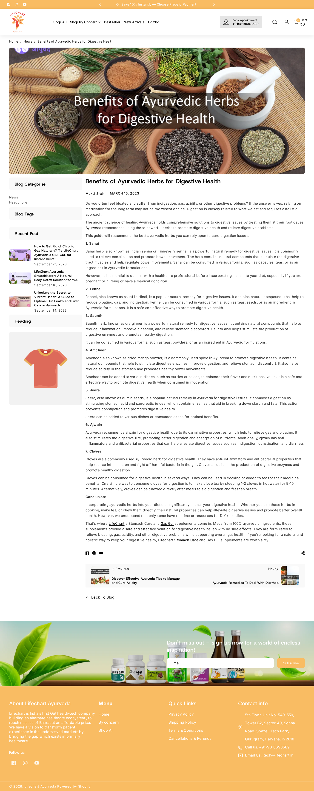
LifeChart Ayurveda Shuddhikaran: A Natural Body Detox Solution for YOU (56, 275)
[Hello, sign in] (287, 22)
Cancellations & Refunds (189, 738)
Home (13, 41)
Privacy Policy (181, 714)
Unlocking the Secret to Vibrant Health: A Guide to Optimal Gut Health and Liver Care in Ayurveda (56, 298)
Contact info (253, 703)
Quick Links (182, 703)
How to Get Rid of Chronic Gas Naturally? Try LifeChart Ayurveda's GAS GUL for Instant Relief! (56, 252)
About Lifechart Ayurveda (40, 703)
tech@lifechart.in (279, 755)
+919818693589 (245, 24)
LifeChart (117, 523)
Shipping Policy (182, 722)
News (27, 41)
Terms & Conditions (185, 730)
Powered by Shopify (74, 786)
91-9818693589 (276, 747)
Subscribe (291, 663)
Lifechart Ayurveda (40, 786)
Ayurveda (93, 228)
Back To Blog (103, 597)
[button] (274, 22)
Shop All (106, 730)
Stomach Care (186, 540)
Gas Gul (167, 523)
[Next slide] (214, 4)
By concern (109, 722)
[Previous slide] (100, 4)
